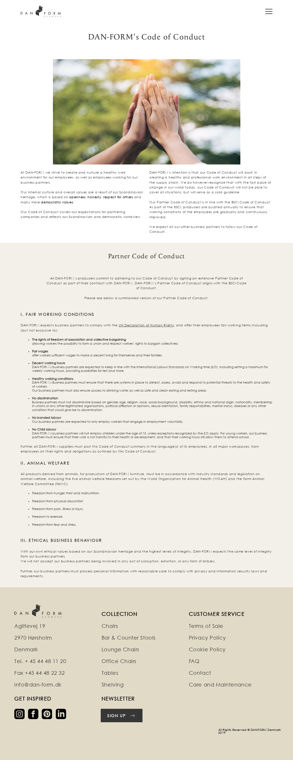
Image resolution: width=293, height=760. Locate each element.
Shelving (113, 685)
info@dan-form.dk (38, 685)
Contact (200, 673)
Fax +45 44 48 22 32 (39, 673)
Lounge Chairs (120, 649)
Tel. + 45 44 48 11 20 (40, 661)
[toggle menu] (268, 11)
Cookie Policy (207, 649)
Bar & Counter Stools (129, 638)
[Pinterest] (49, 714)
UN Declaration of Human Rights (146, 325)
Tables (110, 673)
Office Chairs (119, 661)
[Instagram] (21, 714)
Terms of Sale (206, 626)
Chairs (110, 626)
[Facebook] (35, 714)
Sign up (116, 715)
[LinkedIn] (62, 714)
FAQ (194, 661)
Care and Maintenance (220, 685)
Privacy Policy (207, 638)
